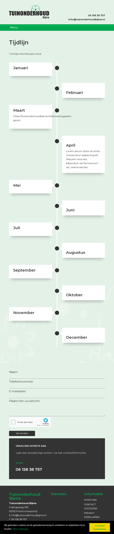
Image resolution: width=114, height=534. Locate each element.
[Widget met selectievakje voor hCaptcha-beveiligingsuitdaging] (30, 422)
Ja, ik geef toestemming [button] (99, 527)
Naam (13, 372)
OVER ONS (90, 499)
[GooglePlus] (104, 4)
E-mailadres (17, 391)
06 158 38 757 (96, 15)
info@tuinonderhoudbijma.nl (86, 19)
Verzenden (22, 433)
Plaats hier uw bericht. (24, 401)
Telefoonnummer (21, 381)
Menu (14, 27)
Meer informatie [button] (20, 529)
